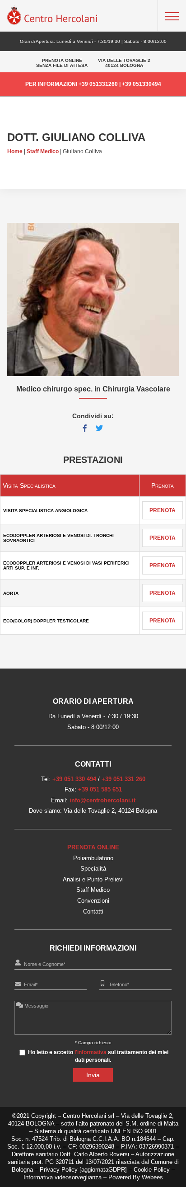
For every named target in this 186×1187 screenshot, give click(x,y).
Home (15, 151)
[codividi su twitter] (99, 428)
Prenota (162, 510)
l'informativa (90, 1052)
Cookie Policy (153, 1169)
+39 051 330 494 (74, 779)
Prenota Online (93, 847)
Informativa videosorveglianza (62, 1177)
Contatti (93, 911)
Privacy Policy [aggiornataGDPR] (83, 1169)
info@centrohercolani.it (102, 800)
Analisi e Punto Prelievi (93, 879)
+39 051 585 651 (100, 789)
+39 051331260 (98, 84)
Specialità (93, 868)
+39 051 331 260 (123, 779)
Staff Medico (43, 151)
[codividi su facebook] (85, 428)
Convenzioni (93, 900)
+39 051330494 (141, 84)
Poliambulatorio (93, 858)
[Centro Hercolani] (52, 22)
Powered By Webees (135, 1177)
